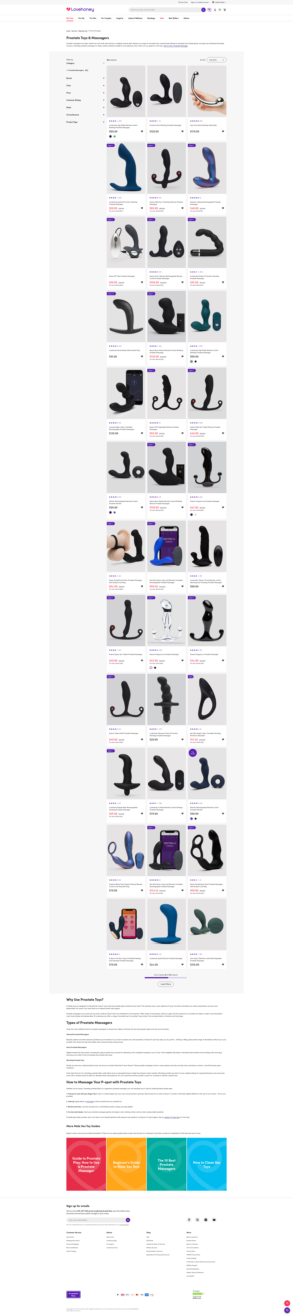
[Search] (203, 10)
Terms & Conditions (193, 1248)
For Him (93, 18)
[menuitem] (71, 18)
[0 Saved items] (220, 10)
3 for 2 (110, 294)
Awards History (191, 1240)
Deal (109, 145)
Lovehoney (147, 24)
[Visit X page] (197, 1219)
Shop (148, 1232)
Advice (186, 18)
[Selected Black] (110, 136)
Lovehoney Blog (111, 1240)
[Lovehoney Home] (80, 9)
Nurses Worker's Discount (154, 1251)
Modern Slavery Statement (195, 1272)
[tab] (85, 65)
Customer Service (73, 1232)
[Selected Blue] (114, 512)
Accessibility (190, 1276)
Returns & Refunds (72, 1248)
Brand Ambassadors (193, 1269)
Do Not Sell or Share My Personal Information (201, 1262)
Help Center (70, 1237)
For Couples (106, 18)
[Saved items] (142, 131)
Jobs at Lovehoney (192, 1244)
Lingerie (119, 18)
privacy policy (124, 1225)
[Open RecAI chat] (287, 1303)
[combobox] (167, 9)
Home (68, 31)
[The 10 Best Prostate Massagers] (166, 1164)
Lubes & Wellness (135, 18)
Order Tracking (71, 1251)
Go (128, 1220)
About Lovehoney (192, 1237)
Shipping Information (73, 1240)
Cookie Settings (191, 1258)
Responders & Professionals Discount (158, 1255)
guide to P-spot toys (172, 1117)
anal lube (90, 1101)
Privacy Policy (191, 1251)
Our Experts (110, 1244)
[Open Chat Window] (287, 1310)
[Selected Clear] (195, 514)
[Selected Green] (114, 136)
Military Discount (151, 1248)
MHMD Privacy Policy (193, 1255)
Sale (162, 18)
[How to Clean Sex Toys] (207, 1164)
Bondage (151, 18)
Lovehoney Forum (112, 1248)
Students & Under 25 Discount (155, 1244)
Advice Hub (110, 1237)
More (189, 1232)
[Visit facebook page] (189, 1219)
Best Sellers (174, 18)
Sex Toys (69, 18)
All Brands (149, 1240)
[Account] (215, 9)
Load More (166, 984)
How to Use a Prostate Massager (176, 46)
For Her (81, 18)
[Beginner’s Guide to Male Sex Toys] (126, 1164)
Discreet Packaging (72, 1244)
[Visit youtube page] (214, 1219)
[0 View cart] (224, 10)
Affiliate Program (192, 1265)
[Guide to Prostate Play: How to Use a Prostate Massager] (86, 1164)
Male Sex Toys (82, 31)
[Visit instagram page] (205, 1219)
